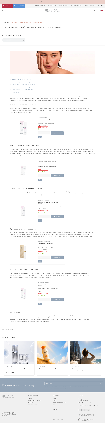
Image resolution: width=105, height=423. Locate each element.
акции (54, 404)
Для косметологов (20, 5)
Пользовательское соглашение (86, 415)
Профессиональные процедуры (21, 87)
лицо (54, 398)
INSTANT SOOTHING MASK (43, 160)
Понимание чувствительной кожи (21, 79)
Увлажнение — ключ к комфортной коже (24, 84)
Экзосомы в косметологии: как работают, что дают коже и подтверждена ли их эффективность (18, 370)
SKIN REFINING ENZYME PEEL (44, 241)
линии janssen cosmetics (59, 402)
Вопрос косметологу (33, 404)
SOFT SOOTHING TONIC (43, 117)
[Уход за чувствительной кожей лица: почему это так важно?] (52, 62)
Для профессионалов (47, 1)
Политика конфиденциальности (87, 414)
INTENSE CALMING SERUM (43, 282)
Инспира (36, 1)
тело (54, 400)
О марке (30, 398)
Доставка (30, 402)
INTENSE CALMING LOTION (43, 200)
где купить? (56, 409)
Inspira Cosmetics (8, 5)
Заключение (15, 92)
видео (54, 407)
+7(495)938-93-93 (38, 5)
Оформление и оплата (34, 400)
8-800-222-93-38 (52, 5)
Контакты (30, 407)
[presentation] (2, 359)
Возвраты (30, 405)
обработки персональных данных (60, 388)
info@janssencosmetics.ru (87, 402)
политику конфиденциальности (71, 386)
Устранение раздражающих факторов (23, 82)
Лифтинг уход (66, 1)
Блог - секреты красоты (59, 405)
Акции (58, 1)
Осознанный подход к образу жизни (22, 89)
